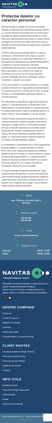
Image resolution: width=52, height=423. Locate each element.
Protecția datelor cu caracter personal (18, 336)
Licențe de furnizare (11, 318)
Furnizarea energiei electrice (14, 356)
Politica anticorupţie (10, 332)
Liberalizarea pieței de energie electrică (18, 352)
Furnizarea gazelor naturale (14, 361)
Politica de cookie (26, 419)
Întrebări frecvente (10, 385)
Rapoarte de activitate (11, 323)
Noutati (5, 399)
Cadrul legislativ (9, 394)
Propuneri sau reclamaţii (12, 404)
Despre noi (7, 313)
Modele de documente (12, 365)
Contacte (6, 370)
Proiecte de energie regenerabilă (16, 390)
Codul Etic (7, 327)
